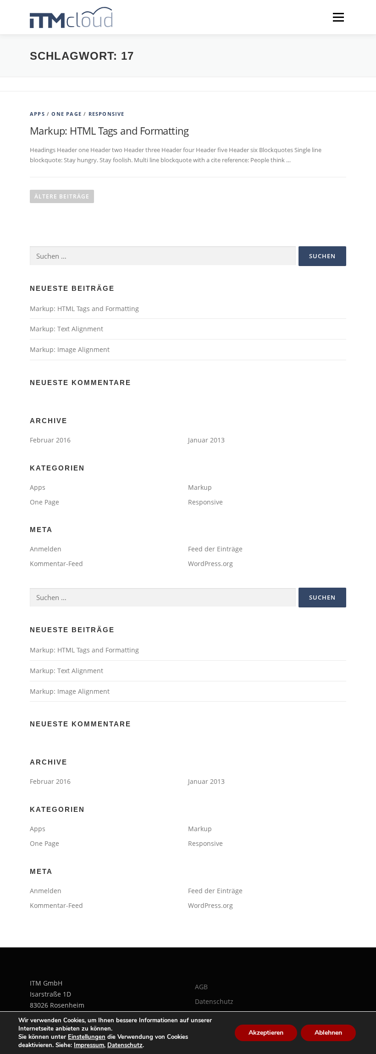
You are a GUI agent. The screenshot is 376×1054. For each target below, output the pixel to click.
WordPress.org (210, 563)
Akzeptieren (266, 1032)
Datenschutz (214, 1001)
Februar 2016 (50, 440)
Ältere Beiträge (61, 196)
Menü (338, 17)
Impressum (89, 1045)
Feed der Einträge (215, 548)
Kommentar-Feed (56, 563)
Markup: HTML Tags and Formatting (109, 130)
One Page (66, 113)
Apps (37, 113)
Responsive (106, 113)
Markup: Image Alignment (70, 349)
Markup (200, 487)
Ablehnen (328, 1032)
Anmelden (45, 548)
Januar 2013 (206, 440)
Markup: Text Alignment (66, 328)
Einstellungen (86, 1037)
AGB (201, 986)
